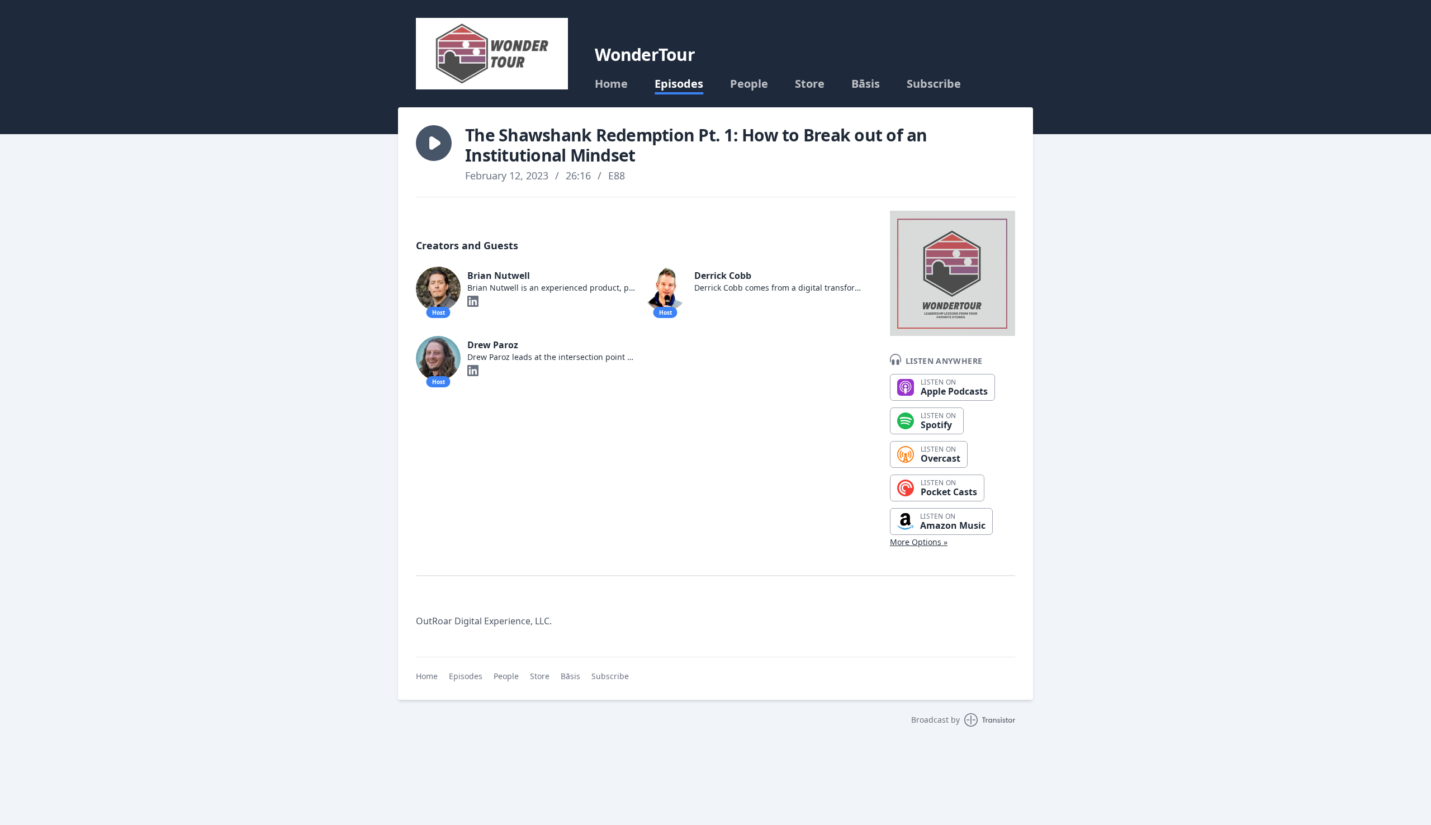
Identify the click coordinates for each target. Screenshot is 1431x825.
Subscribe (934, 83)
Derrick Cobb (722, 275)
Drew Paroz (492, 345)
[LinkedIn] (472, 301)
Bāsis (865, 83)
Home (611, 83)
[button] (434, 143)
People (749, 83)
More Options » (918, 542)
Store (810, 83)
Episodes (679, 83)
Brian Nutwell (498, 275)
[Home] (492, 53)
